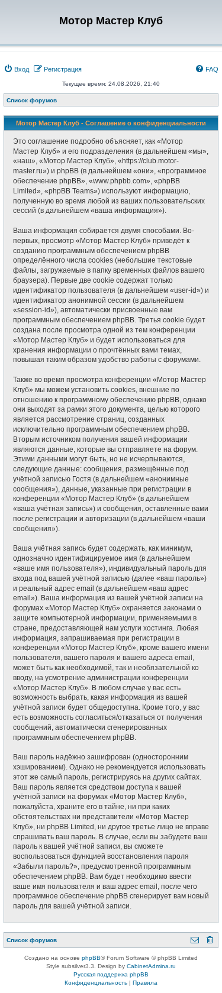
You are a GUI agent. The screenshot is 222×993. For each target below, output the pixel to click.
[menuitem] (16, 69)
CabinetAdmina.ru (151, 966)
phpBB (91, 958)
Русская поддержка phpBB (111, 974)
